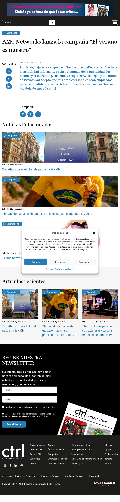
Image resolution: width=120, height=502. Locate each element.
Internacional (77, 454)
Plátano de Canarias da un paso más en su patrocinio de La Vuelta (47, 214)
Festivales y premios (57, 463)
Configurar (84, 261)
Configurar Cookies (74, 476)
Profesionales (111, 454)
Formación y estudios (81, 445)
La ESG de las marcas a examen (86, 458)
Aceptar (36, 261)
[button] (94, 232)
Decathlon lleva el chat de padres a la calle (31, 169)
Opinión (108, 449)
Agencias (52, 445)
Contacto (34, 463)
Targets (108, 458)
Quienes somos (37, 445)
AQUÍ (71, 244)
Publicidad (94, 476)
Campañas (53, 454)
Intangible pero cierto (81, 449)
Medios (108, 445)
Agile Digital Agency (50, 484)
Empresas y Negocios (58, 458)
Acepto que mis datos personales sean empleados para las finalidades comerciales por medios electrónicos (28, 415)
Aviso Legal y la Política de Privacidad (40, 407)
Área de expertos (56, 449)
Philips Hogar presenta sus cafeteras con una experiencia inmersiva (98, 330)
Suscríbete (35, 458)
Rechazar (60, 261)
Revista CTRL (36, 454)
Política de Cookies (54, 269)
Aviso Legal (68, 269)
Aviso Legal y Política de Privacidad (18, 476)
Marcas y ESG (77, 463)
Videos (108, 463)
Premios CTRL (37, 449)
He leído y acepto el (31, 407)
